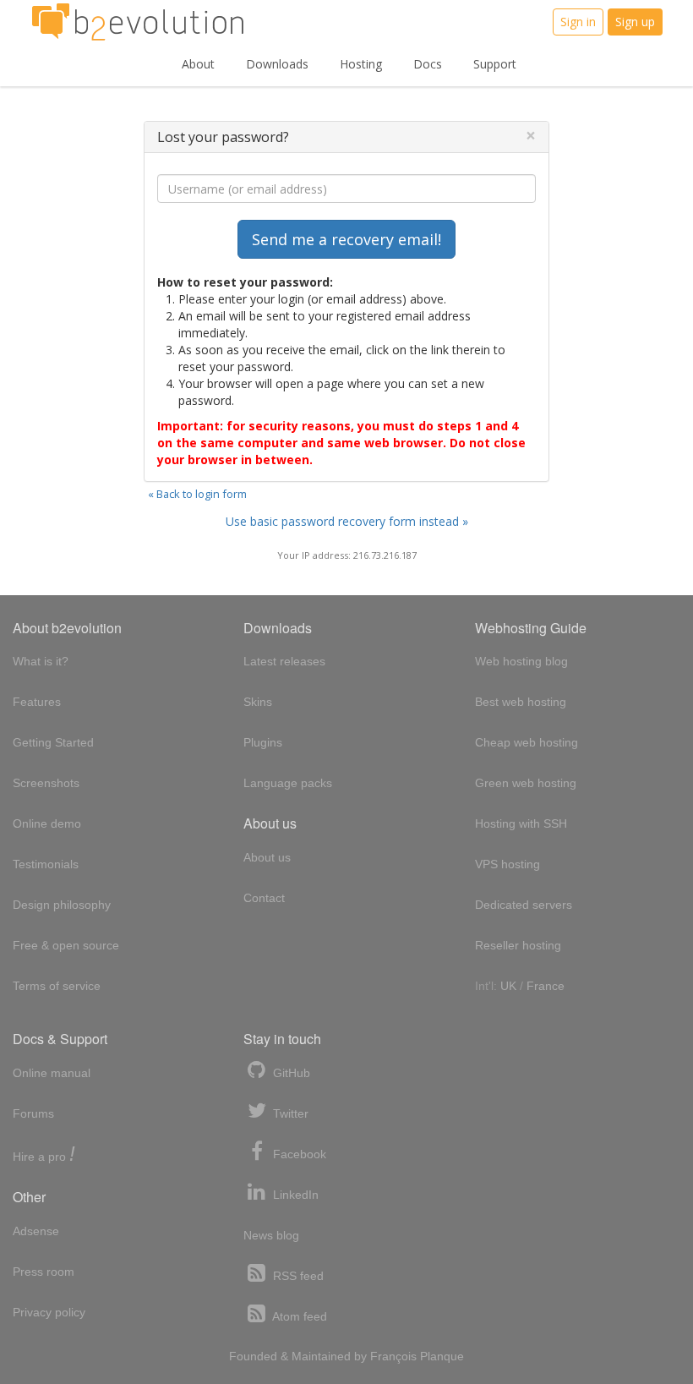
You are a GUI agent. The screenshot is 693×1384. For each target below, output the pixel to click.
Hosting (361, 64)
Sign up (635, 22)
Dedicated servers (523, 904)
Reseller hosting (518, 945)
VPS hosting (507, 864)
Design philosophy (62, 904)
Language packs (287, 783)
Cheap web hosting (526, 742)
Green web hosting (525, 783)
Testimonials (46, 864)
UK (508, 986)
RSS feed (297, 1276)
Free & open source (66, 945)
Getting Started (53, 742)
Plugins (262, 742)
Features (37, 701)
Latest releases (284, 661)
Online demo (47, 823)
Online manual (51, 1073)
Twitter (289, 1113)
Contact (264, 898)
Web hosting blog (521, 661)
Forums (33, 1113)
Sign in (578, 22)
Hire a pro (44, 1155)
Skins (257, 701)
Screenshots (46, 783)
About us (267, 857)
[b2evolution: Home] (137, 22)
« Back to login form (197, 493)
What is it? (40, 661)
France (546, 986)
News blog (271, 1235)
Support (494, 64)
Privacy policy (49, 1312)
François (393, 1356)
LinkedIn (294, 1194)
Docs (427, 64)
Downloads (277, 64)
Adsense (36, 1231)
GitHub (290, 1073)
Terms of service (57, 986)
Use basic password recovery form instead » (347, 521)
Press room (43, 1271)
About (198, 64)
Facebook (298, 1154)
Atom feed (298, 1316)
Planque (442, 1356)
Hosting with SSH (521, 823)
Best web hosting (520, 701)
